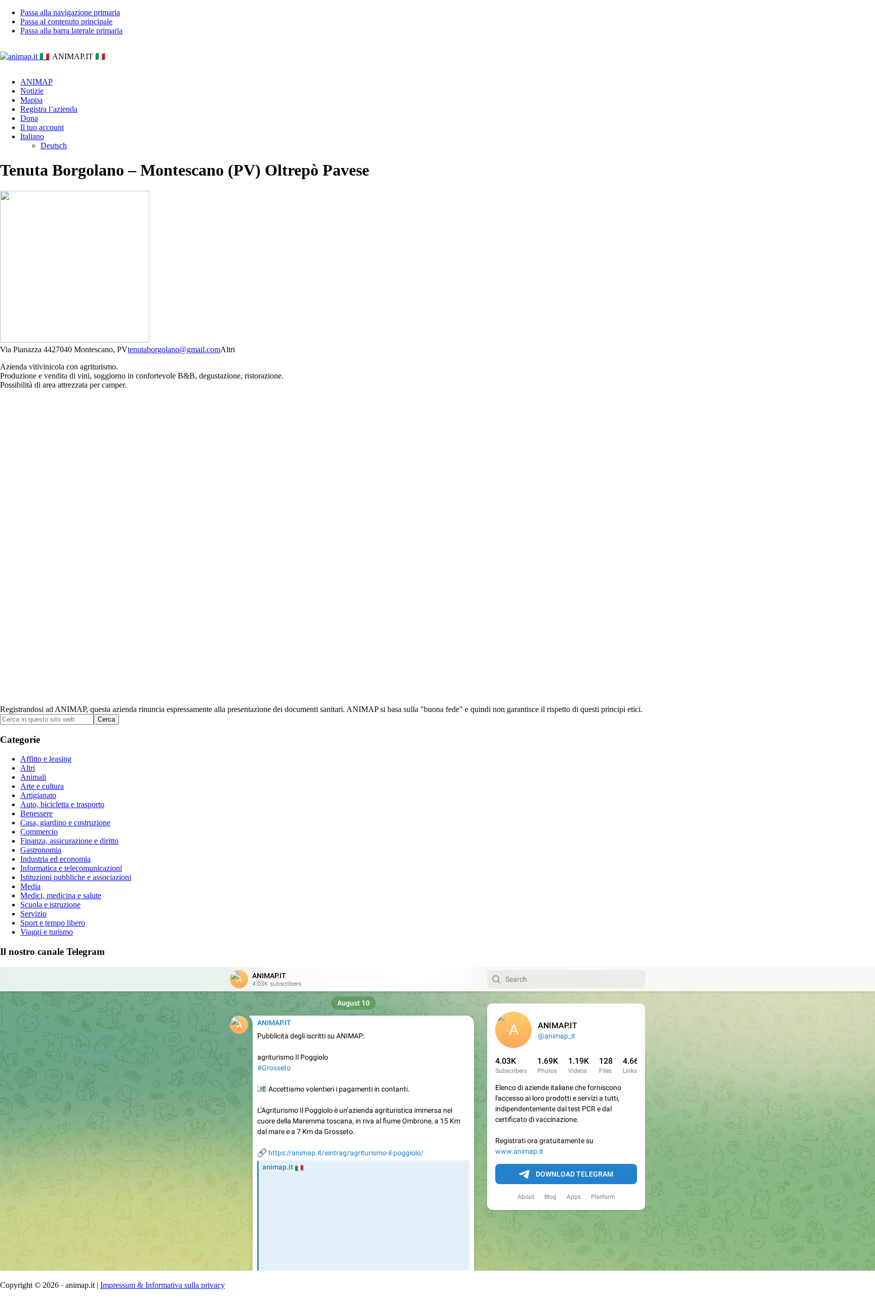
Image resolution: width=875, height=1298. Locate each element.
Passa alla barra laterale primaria (71, 30)
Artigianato (38, 795)
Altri (27, 768)
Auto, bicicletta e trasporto (62, 804)
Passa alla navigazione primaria (70, 12)
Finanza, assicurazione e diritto (69, 840)
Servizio (33, 913)
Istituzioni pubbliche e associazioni (75, 877)
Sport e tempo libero (52, 922)
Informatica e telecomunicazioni (71, 868)
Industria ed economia (55, 859)
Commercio (39, 831)
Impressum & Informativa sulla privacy (162, 1285)
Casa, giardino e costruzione (65, 822)
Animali (33, 777)
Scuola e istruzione (50, 904)
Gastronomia (40, 850)
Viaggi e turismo (46, 932)
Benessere (36, 813)
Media (30, 886)
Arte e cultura (42, 786)
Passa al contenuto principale (66, 21)
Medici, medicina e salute (60, 895)
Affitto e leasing (45, 759)
